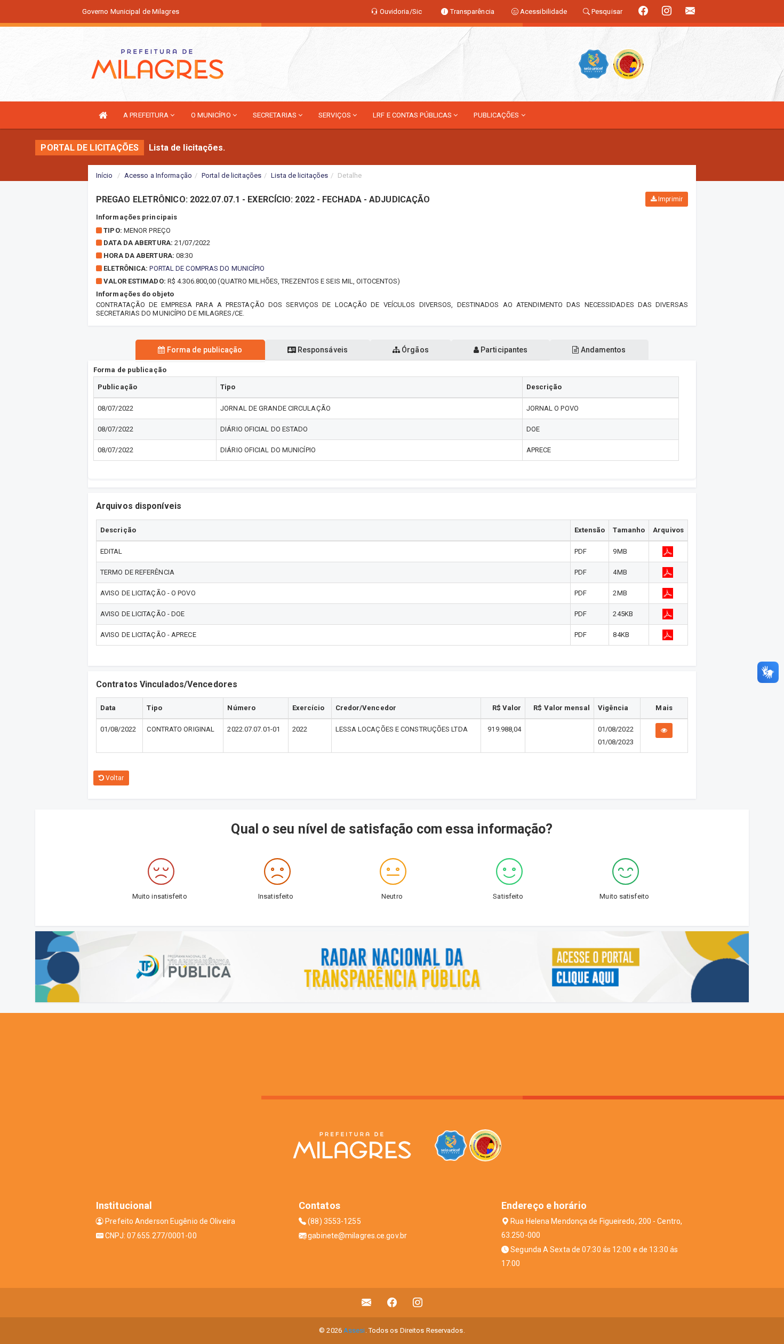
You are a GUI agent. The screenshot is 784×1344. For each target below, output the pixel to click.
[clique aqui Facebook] (392, 1302)
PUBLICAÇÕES (497, 115)
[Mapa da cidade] (392, 1053)
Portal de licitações (231, 175)
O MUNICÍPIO (212, 115)
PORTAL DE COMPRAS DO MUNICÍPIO (207, 268)
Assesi (354, 1330)
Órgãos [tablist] (414, 349)
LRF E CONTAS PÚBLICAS (413, 115)
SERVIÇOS (335, 115)
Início (104, 175)
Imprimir (670, 199)
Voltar (114, 778)
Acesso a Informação (158, 175)
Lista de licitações (299, 175)
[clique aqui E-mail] (366, 1302)
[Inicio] (103, 115)
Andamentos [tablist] (602, 349)
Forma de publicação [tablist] (204, 349)
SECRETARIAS (275, 115)
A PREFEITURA (146, 115)
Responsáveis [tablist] (322, 349)
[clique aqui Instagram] (418, 1302)
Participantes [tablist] (503, 349)
